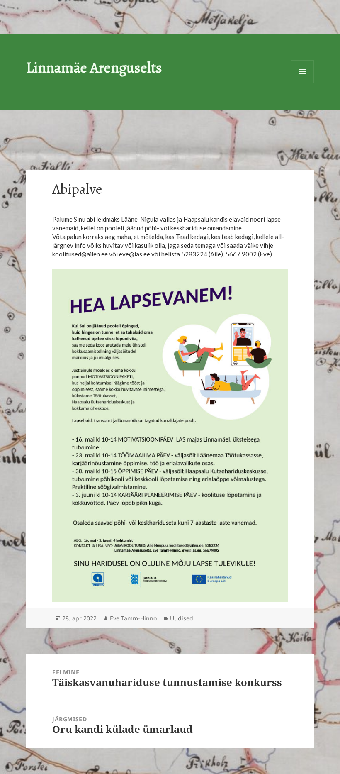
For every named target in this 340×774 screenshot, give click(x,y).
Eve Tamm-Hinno (133, 618)
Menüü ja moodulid (302, 71)
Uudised (181, 618)
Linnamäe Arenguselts (94, 67)
